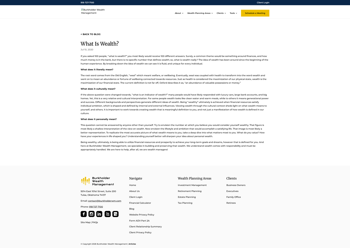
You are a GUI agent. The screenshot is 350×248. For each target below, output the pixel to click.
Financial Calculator (140, 203)
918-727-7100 (87, 2)
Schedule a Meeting (255, 13)
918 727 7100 (96, 206)
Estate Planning (187, 197)
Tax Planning (185, 203)
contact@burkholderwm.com (104, 201)
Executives (232, 191)
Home (132, 185)
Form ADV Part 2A (139, 220)
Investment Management (192, 185)
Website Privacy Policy (141, 214)
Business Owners (235, 185)
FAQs (95, 222)
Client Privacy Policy (140, 232)
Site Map (85, 222)
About (178, 13)
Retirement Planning (190, 191)
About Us (134, 191)
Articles (132, 244)
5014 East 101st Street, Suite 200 (98, 191)
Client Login (263, 3)
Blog (131, 209)
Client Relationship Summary (145, 226)
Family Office (233, 197)
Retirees (231, 203)
